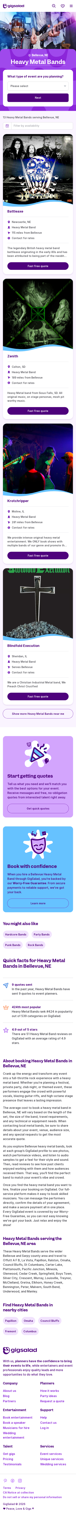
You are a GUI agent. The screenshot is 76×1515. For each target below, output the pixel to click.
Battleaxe (15, 211)
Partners (9, 1401)
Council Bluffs (49, 1320)
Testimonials (12, 1464)
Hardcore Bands (15, 934)
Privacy (20, 1487)
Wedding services (53, 1464)
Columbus (30, 1331)
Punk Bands (12, 945)
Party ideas (48, 1396)
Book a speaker (14, 1422)
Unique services (52, 1459)
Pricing (8, 1459)
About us (9, 1391)
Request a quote (52, 1401)
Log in (44, 1428)
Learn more (38, 903)
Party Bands (42, 934)
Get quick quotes (38, 808)
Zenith (12, 356)
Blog (6, 1396)
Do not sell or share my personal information (32, 1497)
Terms (7, 1487)
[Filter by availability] (42, 125)
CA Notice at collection (18, 1492)
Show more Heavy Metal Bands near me (38, 713)
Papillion (10, 1320)
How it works (49, 1391)
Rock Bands (35, 945)
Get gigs (9, 1454)
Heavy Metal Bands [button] (38, 62)
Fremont (10, 1331)
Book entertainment (17, 1417)
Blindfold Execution (23, 646)
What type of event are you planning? (35, 76)
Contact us (48, 1422)
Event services (51, 1454)
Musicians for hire (16, 1428)
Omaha (28, 1320)
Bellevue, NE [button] (40, 55)
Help (43, 1417)
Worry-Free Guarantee (29, 883)
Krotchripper (18, 501)
